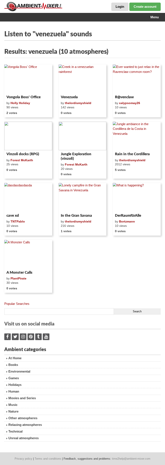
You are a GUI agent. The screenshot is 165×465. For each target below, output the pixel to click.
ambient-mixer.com (36, 6)
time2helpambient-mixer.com (131, 458)
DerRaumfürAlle (128, 215)
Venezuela (69, 97)
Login (120, 6)
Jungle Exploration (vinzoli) (76, 156)
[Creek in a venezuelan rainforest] (83, 78)
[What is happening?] (137, 197)
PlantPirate (18, 278)
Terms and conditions (48, 458)
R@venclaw (124, 97)
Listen (15, 87)
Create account (145, 6)
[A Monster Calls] (28, 254)
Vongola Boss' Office (23, 97)
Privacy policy (23, 458)
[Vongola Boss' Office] (28, 78)
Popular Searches (16, 303)
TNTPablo (18, 221)
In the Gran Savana (76, 215)
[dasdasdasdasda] (28, 197)
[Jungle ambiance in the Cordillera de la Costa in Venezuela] (137, 136)
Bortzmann (127, 221)
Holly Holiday (20, 103)
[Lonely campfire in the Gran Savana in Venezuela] (83, 197)
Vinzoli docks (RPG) (22, 154)
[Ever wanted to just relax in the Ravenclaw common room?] (137, 78)
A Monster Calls (19, 272)
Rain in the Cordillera (132, 154)
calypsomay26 (129, 103)
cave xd (12, 215)
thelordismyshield (78, 103)
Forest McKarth (22, 160)
